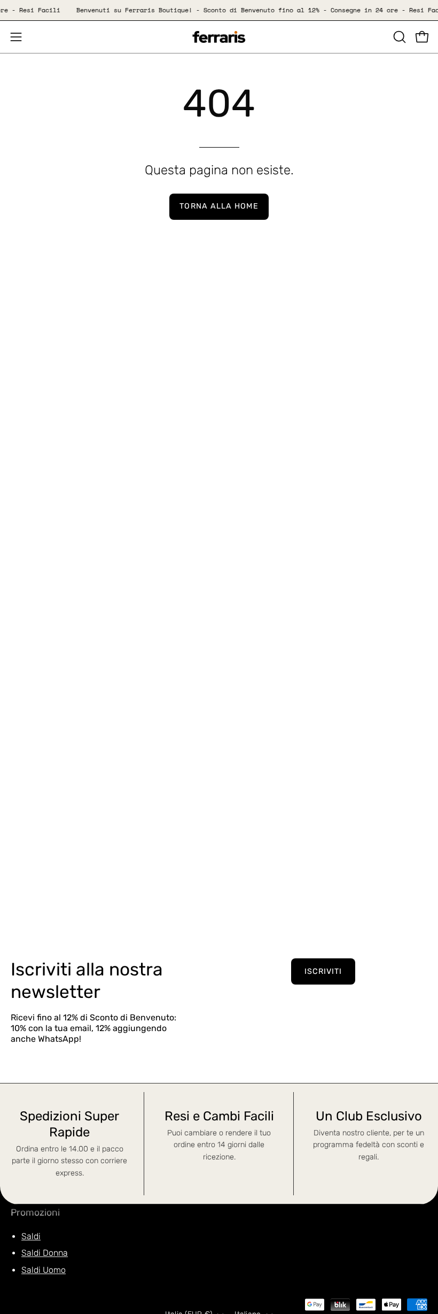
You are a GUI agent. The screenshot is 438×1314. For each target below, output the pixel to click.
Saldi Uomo (43, 1270)
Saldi (31, 1236)
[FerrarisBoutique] (219, 37)
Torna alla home (218, 206)
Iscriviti (323, 971)
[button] (398, 36)
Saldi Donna (44, 1253)
